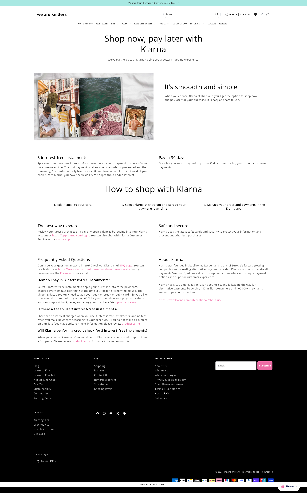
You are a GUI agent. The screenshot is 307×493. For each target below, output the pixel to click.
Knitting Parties (44, 398)
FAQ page (126, 265)
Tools (162, 23)
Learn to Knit (42, 370)
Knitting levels (103, 389)
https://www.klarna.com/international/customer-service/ (95, 269)
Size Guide (101, 384)
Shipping (100, 366)
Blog (36, 366)
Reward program (105, 379)
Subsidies (161, 398)
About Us (161, 366)
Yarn (124, 23)
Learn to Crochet (44, 375)
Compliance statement (169, 384)
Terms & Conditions (168, 389)
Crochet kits (41, 424)
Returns (99, 370)
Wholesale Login (165, 375)
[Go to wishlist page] (256, 14)
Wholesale (161, 370)
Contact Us (101, 375)
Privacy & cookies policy (170, 379)
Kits (113, 23)
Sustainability (42, 389)
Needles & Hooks (45, 429)
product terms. (127, 302)
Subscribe (265, 365)
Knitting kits (41, 420)
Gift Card (39, 433)
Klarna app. (63, 239)
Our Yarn (39, 384)
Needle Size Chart (45, 379)
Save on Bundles (143, 23)
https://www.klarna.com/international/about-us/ (190, 300)
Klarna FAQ (162, 393)
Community (41, 393)
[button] (115, 24)
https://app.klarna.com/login (70, 235)
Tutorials (195, 23)
